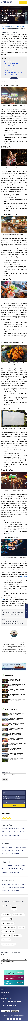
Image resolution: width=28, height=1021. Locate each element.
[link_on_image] (5, 681)
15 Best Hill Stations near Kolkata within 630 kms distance (4, 853)
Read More (14, 78)
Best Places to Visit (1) (8, 944)
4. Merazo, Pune (9, 70)
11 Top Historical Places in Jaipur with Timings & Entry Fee (23, 884)
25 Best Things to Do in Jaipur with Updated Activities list (11, 869)
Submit (5, 779)
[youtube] (20, 1019)
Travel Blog (13, 26)
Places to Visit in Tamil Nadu (11, 835)
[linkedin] (9, 818)
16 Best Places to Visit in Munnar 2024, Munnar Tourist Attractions (17, 847)
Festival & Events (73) (8, 931)
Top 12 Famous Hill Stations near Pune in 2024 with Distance (17, 850)
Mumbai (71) (17, 935)
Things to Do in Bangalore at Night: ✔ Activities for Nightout (23, 869)
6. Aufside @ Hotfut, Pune (12, 75)
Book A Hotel (23, 2)
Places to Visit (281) (18, 914)
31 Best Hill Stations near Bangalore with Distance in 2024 (11, 847)
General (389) (6, 914)
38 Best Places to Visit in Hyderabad (17, 828)
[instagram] (17, 1019)
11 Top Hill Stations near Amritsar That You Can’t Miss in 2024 (11, 853)
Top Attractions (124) (8, 923)
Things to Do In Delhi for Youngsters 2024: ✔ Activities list (4, 872)
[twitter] (6, 818)
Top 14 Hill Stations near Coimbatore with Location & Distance (11, 850)
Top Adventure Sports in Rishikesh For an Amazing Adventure (17, 869)
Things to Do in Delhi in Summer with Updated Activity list (17, 865)
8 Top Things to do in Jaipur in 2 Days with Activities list (4, 869)
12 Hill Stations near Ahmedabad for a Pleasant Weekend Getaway (23, 850)
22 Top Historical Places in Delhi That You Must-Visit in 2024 (11, 890)
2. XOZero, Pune (9, 65)
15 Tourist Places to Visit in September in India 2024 (4, 828)
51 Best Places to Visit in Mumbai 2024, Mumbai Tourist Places (4, 832)
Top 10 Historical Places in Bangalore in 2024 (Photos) (4, 884)
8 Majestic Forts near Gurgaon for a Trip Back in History (17, 887)
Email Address (6, 772)
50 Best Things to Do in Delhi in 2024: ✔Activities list (4, 865)
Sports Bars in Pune (9, 61)
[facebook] (3, 818)
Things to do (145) (7, 919)
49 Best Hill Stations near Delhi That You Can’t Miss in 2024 (4, 847)
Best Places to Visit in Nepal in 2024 (23, 832)
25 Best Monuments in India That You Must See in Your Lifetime (4, 887)
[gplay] (5, 1011)
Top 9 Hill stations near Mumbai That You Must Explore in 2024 (4, 850)
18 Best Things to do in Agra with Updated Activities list (11, 865)
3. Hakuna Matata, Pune (11, 68)
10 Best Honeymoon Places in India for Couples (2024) (11, 832)
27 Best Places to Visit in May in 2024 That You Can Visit (23, 828)
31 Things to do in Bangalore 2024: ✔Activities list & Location (11, 872)
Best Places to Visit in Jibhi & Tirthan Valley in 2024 (17, 832)
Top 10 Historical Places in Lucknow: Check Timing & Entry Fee (17, 884)
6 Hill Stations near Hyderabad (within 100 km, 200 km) (23, 847)
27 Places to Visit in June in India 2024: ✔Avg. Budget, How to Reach (11, 828)
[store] (15, 1011)
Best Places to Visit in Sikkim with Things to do (4, 835)
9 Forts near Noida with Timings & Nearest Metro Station (11, 887)
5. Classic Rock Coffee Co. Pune (13, 72)
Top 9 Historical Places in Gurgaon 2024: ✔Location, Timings (23, 887)
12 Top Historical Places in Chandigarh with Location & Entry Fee (4, 890)
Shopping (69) (6, 940)
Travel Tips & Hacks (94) (9, 927)
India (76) (21, 927)
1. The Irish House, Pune (11, 63)
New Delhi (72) (6, 935)
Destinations (20, 26)
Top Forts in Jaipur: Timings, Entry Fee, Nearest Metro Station (11, 884)
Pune (2, 28)
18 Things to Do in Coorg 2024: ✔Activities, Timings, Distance (23, 865)
